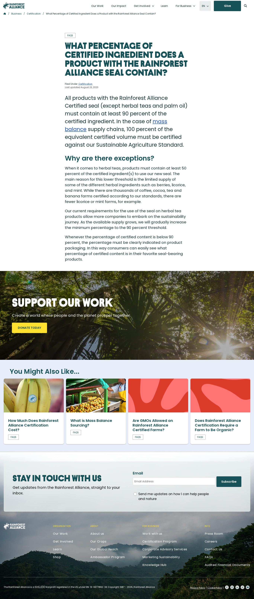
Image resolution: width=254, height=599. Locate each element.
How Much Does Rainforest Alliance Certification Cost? (33, 425)
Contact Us (213, 549)
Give (227, 6)
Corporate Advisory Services (164, 549)
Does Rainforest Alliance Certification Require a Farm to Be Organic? (218, 425)
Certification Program (159, 541)
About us (97, 534)
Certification (34, 13)
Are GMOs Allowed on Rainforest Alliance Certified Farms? (153, 425)
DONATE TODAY (29, 328)
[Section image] (34, 411)
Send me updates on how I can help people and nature (173, 496)
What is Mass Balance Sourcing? (91, 423)
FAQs (209, 557)
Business (16, 13)
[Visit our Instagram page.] (232, 587)
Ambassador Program (107, 557)
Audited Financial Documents (227, 565)
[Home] (14, 5)
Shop (57, 557)
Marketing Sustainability (161, 557)
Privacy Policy (197, 587)
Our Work (97, 6)
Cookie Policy (214, 587)
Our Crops (98, 541)
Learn (164, 6)
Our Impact (118, 6)
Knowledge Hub (154, 565)
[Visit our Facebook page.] (227, 587)
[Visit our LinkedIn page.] (237, 587)
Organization (62, 526)
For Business (183, 6)
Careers (211, 541)
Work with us (152, 534)
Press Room (214, 534)
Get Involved (142, 6)
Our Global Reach (104, 549)
